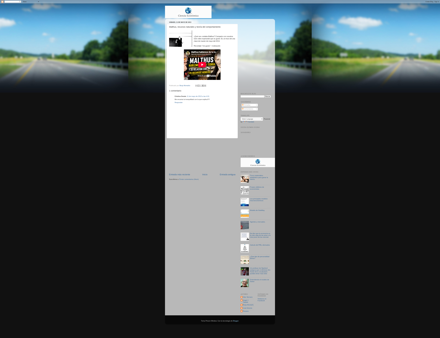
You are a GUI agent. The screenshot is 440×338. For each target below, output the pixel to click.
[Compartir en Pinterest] (205, 85)
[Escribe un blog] (198, 85)
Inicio (205, 174)
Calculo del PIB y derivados (260, 245)
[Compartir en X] (201, 85)
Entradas (246, 105)
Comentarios (248, 109)
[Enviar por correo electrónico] (196, 85)
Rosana (246, 311)
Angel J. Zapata (246, 301)
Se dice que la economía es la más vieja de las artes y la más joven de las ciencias (260, 235)
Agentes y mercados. (257, 222)
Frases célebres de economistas (257, 188)
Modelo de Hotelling (257, 210)
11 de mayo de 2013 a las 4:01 (198, 96)
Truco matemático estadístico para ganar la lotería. (259, 177)
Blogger (236, 321)
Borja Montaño (248, 305)
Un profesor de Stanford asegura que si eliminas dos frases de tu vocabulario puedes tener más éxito (260, 271)
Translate (250, 122)
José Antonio (247, 308)
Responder (179, 102)
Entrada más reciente (179, 174)
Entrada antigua (227, 174)
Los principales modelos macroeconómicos (259, 199)
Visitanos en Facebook (262, 299)
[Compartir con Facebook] (203, 85)
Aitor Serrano (248, 297)
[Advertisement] (202, 155)
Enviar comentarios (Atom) (189, 179)
